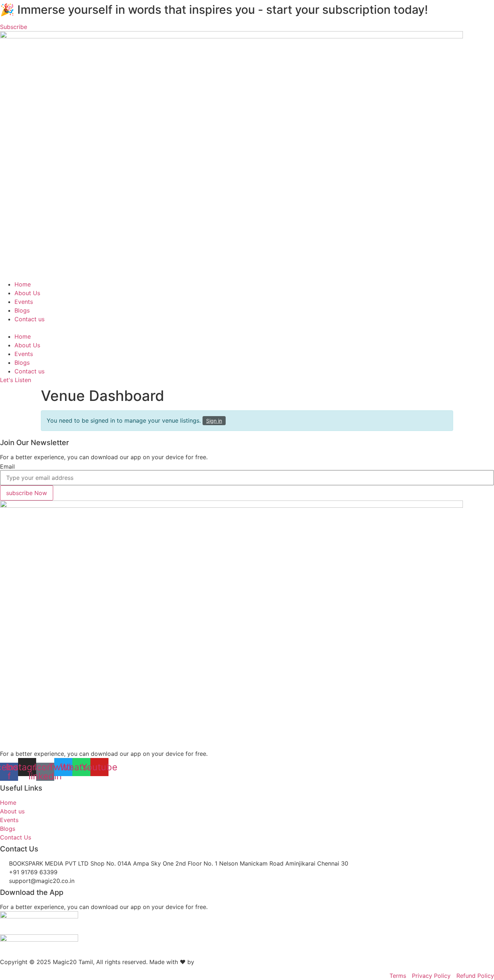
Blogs (22, 310)
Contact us (29, 319)
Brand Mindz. (215, 962)
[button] (247, 327)
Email (7, 466)
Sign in (214, 421)
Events (23, 301)
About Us (27, 293)
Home (22, 284)
